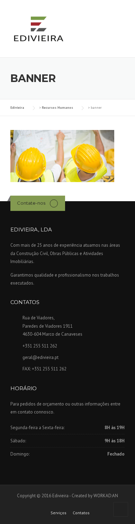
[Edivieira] (38, 29)
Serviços (58, 513)
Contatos (81, 513)
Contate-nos (31, 203)
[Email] (54, 203)
